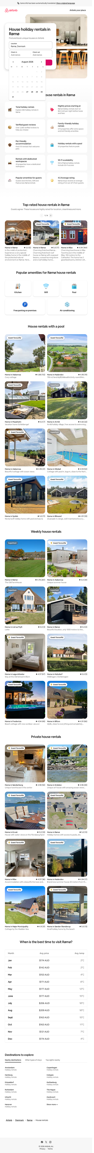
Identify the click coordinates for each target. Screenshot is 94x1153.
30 (42, 92)
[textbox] (20, 54)
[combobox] (30, 46)
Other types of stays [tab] (33, 1060)
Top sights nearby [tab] (53, 1060)
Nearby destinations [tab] (13, 1060)
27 (27, 92)
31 (13, 97)
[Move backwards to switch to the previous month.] (13, 62)
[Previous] (42, 215)
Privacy (42, 1149)
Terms (50, 1149)
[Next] (51, 215)
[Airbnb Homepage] (11, 10)
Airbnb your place (78, 10)
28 (32, 92)
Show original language (65, 3)
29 (37, 92)
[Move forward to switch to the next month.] (41, 62)
